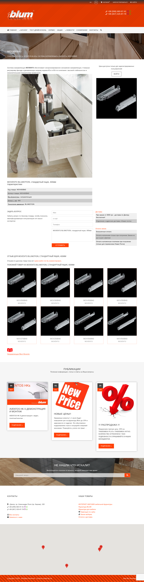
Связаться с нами (15, 517)
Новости (70, 30)
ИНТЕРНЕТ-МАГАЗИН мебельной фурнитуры (95, 504)
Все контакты (14, 515)
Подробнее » (17, 425)
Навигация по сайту (88, 512)
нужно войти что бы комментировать (47, 261)
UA (90, 2)
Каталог (23, 30)
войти (116, 74)
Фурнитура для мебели (87, 509)
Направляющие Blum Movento (18, 354)
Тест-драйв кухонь (38, 30)
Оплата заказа (101, 228)
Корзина (106, 2)
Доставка (99, 212)
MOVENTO (62, 56)
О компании (81, 30)
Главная (13, 30)
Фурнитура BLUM (30, 56)
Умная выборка (86, 514)
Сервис (51, 30)
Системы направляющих (47, 56)
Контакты (93, 30)
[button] (99, 550)
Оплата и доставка (85, 517)
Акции (59, 30)
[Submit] (127, 475)
